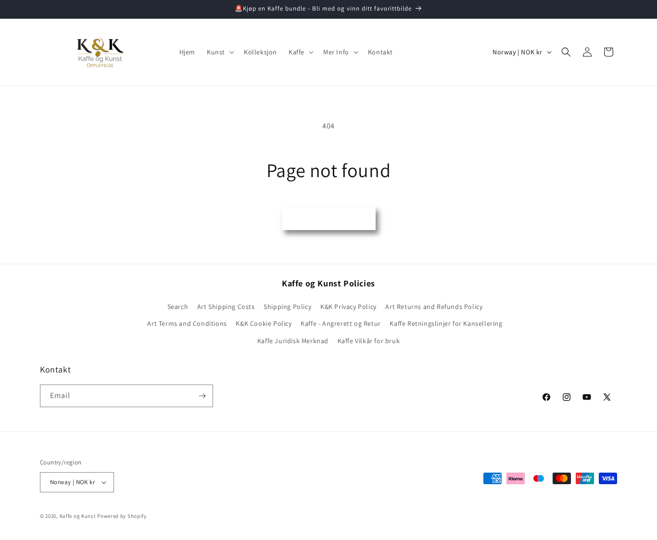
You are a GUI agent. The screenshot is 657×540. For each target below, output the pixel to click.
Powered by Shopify (122, 516)
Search (178, 306)
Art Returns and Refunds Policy (433, 306)
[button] (219, 52)
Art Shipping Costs (226, 306)
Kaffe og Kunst (78, 516)
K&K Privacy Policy (348, 306)
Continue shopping (328, 217)
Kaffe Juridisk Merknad (292, 340)
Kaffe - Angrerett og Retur (341, 323)
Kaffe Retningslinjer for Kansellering (446, 323)
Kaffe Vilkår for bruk (369, 340)
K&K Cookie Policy (263, 323)
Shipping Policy (287, 306)
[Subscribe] (202, 396)
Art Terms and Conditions (187, 323)
